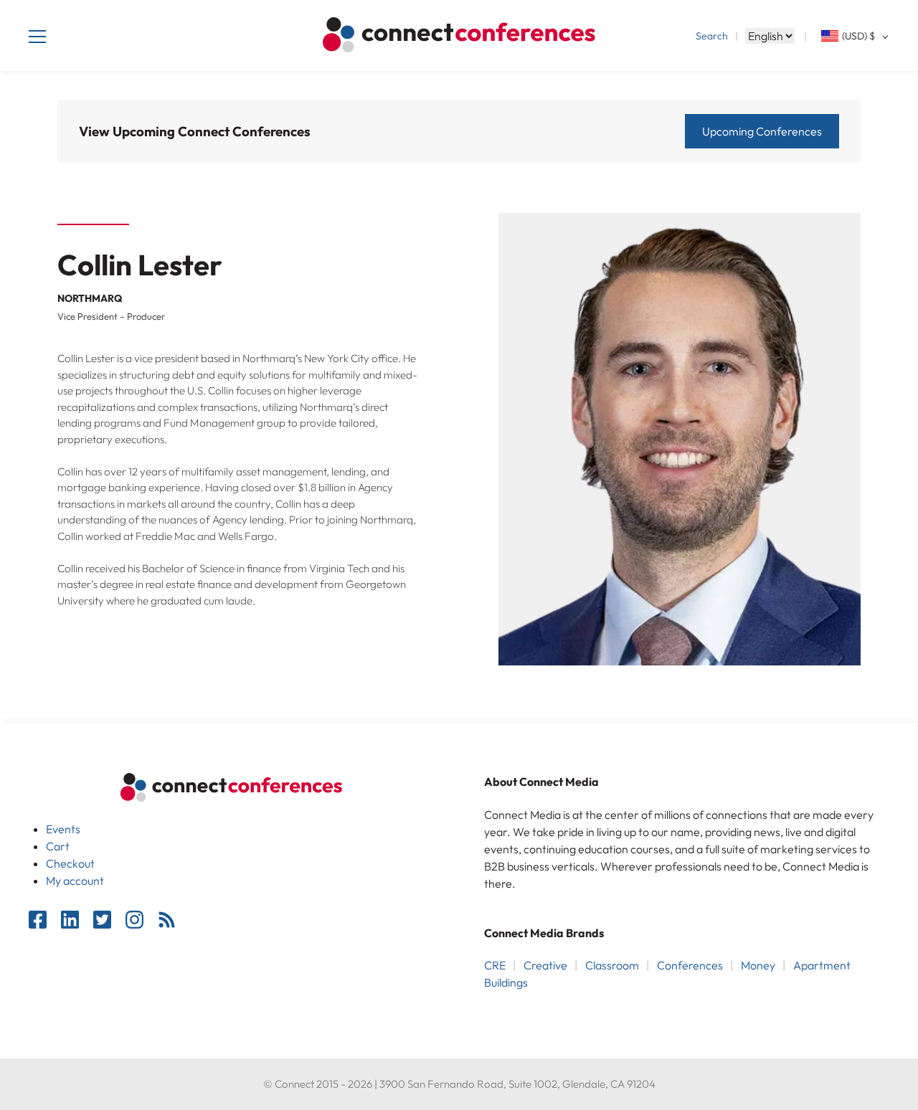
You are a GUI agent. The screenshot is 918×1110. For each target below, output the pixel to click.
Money (758, 965)
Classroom (612, 965)
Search (712, 35)
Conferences (690, 965)
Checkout (70, 863)
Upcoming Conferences (762, 131)
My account (75, 880)
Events (63, 829)
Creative (545, 965)
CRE (495, 965)
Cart (58, 846)
